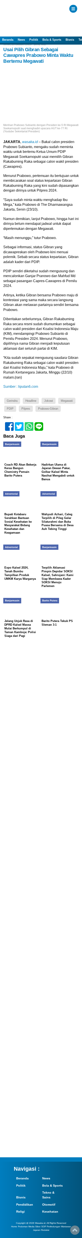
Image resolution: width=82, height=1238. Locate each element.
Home (14, 1226)
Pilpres (25, 408)
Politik (33, 39)
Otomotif (48, 1204)
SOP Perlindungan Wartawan (56, 1226)
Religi (20, 1211)
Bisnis (70, 39)
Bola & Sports (51, 39)
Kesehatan (50, 1211)
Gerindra (12, 400)
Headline (30, 400)
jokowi (48, 400)
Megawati (67, 400)
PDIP (10, 408)
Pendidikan (24, 1204)
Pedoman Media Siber (29, 1226)
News (21, 39)
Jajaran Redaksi (41, 1230)
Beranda (7, 39)
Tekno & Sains (48, 1195)
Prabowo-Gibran (48, 408)
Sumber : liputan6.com (20, 386)
